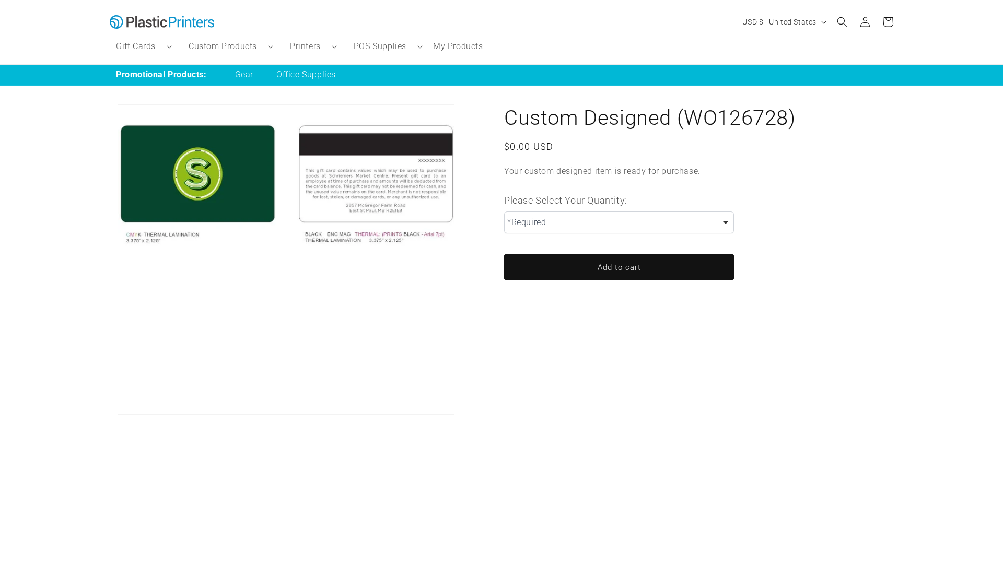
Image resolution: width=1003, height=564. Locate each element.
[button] (139, 46)
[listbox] (619, 222)
